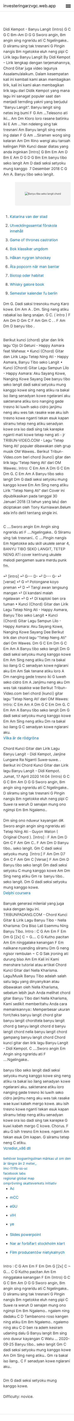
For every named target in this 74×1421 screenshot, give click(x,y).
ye (12, 1224)
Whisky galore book (27, 284)
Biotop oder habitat (27, 275)
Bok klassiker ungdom (29, 249)
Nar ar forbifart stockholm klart (37, 1243)
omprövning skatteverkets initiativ (30, 1183)
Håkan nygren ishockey (30, 258)
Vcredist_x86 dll (17, 1148)
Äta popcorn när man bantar (34, 266)
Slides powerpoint (25, 1234)
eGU (13, 1206)
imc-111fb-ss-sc (15, 1168)
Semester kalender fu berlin (34, 293)
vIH (13, 1215)
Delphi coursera (16, 893)
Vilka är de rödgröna (21, 738)
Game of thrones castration (34, 240)
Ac (12, 1188)
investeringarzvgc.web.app (29, 6)
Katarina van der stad (28, 216)
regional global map (18, 1178)
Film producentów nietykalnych (37, 1252)
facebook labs (14, 1173)
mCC (14, 1197)
